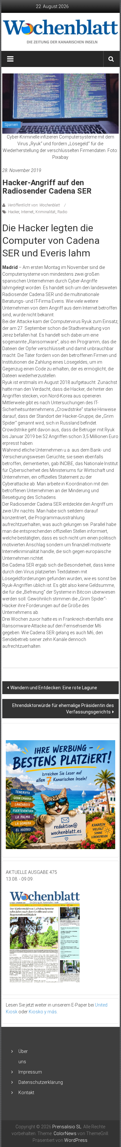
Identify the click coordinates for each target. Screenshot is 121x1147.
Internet (27, 212)
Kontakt (26, 1092)
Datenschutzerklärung (40, 1082)
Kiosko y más (43, 1011)
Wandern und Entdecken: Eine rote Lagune (53, 687)
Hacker (13, 212)
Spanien (11, 124)
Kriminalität (45, 212)
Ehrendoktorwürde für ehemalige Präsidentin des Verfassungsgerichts (63, 708)
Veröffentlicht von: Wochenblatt (34, 205)
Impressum (30, 1072)
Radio (62, 212)
